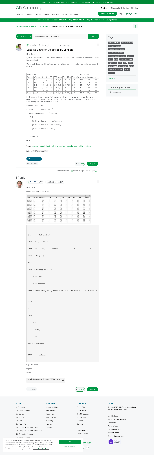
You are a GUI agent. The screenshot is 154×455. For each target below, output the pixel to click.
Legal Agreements (114, 429)
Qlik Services (124, 8)
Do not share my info (116, 436)
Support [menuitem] (30, 14)
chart (116, 59)
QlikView (45, 26)
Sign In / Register (131, 14)
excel (42, 146)
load (48, 146)
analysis (127, 69)
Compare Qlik (51, 417)
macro (131, 66)
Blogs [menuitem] (38, 14)
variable (88, 146)
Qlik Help (134, 8)
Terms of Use (113, 426)
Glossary (49, 421)
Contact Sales (82, 434)
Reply (92, 164)
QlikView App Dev (40, 151)
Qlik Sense (20, 414)
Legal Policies (113, 416)
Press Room (81, 410)
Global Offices (82, 430)
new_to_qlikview (114, 43)
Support (49, 427)
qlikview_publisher (126, 59)
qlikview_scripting (58, 146)
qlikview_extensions (115, 69)
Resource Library (52, 407)
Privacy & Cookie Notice (117, 419)
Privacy (80, 421)
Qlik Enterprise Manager (25, 434)
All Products (20, 407)
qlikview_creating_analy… (117, 56)
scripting (111, 73)
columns (35, 146)
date (120, 63)
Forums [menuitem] (20, 14)
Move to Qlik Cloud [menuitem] (70, 14)
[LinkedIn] (83, 447)
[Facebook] (87, 447)
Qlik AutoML (20, 417)
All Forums (35, 26)
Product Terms (113, 433)
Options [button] (135, 26)
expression (112, 63)
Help (120, 14)
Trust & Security (83, 414)
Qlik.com (114, 8)
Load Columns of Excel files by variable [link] (66, 26)
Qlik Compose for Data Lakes (27, 427)
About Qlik (81, 407)
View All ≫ (111, 79)
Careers (80, 424)
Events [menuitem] (46, 14)
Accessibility (81, 417)
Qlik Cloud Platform (23, 410)
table (81, 146)
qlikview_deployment (116, 53)
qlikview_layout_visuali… (117, 49)
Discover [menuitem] (55, 14)
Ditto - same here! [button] (34, 159)
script (110, 59)
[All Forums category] (109, 92)
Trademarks (112, 423)
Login (67, 2)
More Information (70, 447)
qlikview (131, 56)
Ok (70, 442)
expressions (123, 66)
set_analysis (113, 66)
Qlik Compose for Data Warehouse (29, 431)
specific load (72, 146)
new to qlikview (127, 43)
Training (49, 424)
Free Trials (50, 414)
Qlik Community (22, 26)
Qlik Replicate (21, 424)
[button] (98, 45)
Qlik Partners (51, 410)
